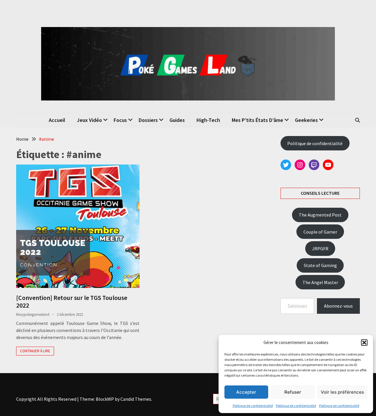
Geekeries (306, 120)
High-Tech (208, 120)
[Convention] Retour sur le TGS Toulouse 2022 (71, 301)
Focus (120, 120)
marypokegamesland (32, 314)
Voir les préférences (342, 392)
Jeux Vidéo (89, 120)
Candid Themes (135, 399)
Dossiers (148, 120)
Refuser (292, 392)
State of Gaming (320, 265)
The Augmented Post (320, 215)
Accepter (246, 392)
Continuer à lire (35, 350)
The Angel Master (320, 282)
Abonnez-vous (338, 306)
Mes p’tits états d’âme (257, 120)
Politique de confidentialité (253, 405)
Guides (177, 120)
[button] (364, 342)
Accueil (57, 120)
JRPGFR (320, 248)
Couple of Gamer (320, 232)
